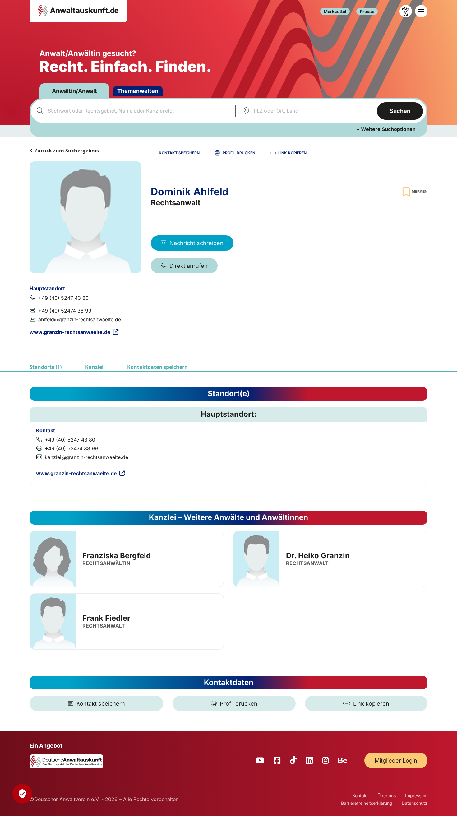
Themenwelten (137, 91)
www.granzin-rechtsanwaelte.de (70, 332)
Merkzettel (335, 11)
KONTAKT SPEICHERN (179, 153)
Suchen (400, 111)
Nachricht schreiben (196, 243)
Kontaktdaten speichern (157, 367)
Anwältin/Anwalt (74, 91)
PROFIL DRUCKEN (239, 153)
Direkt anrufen (188, 265)
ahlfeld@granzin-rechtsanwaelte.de (79, 319)
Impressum (416, 795)
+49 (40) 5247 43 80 (63, 298)
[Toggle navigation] (421, 11)
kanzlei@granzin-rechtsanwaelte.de (86, 457)
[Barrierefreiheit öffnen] (405, 11)
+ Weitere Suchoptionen (386, 129)
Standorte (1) (46, 367)
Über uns (386, 795)
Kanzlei (94, 367)
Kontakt (360, 795)
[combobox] (132, 111)
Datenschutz (414, 803)
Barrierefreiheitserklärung (366, 803)
